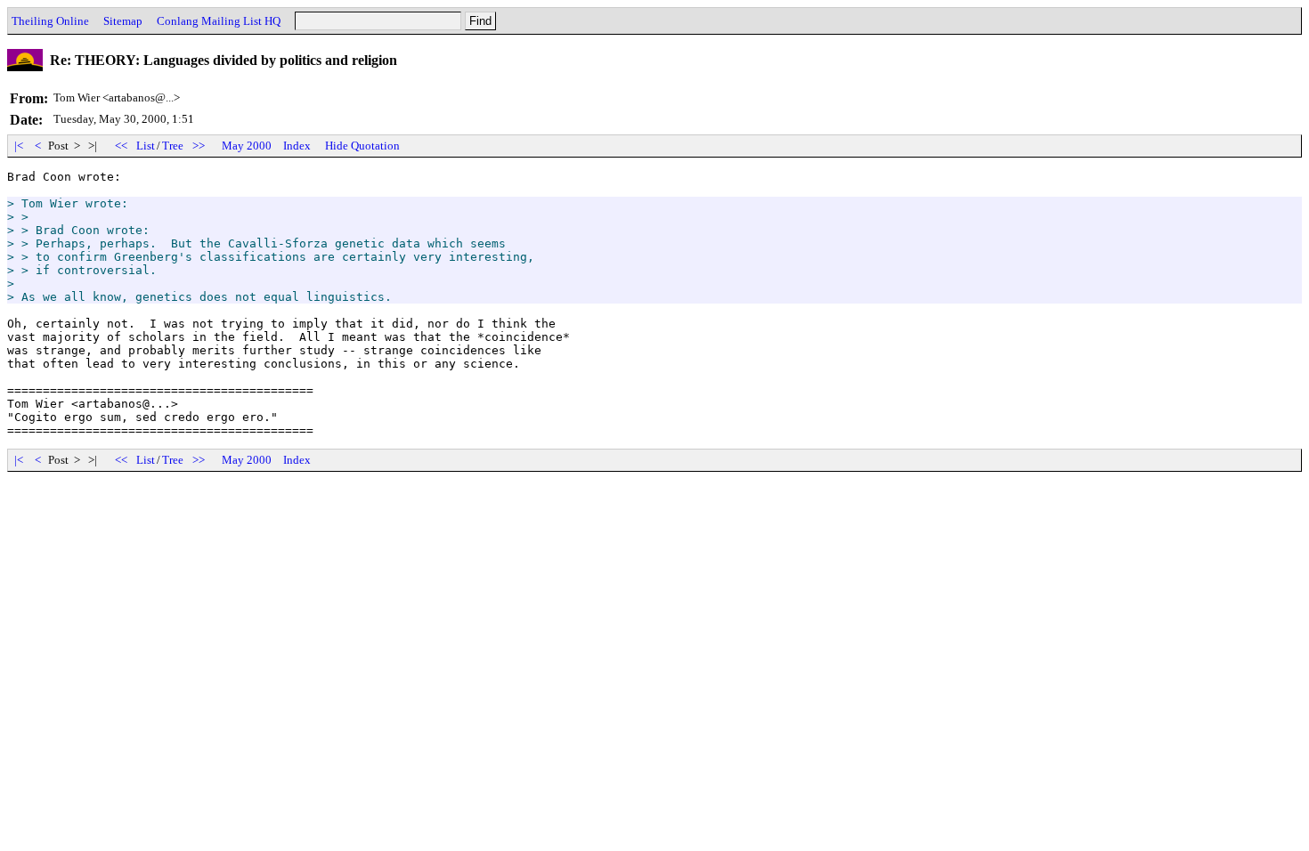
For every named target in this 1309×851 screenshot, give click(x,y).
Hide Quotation (362, 145)
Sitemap (122, 21)
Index (297, 145)
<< (121, 145)
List (145, 145)
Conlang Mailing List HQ (218, 21)
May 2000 (247, 145)
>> (198, 145)
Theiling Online (50, 21)
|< (19, 145)
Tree (172, 145)
